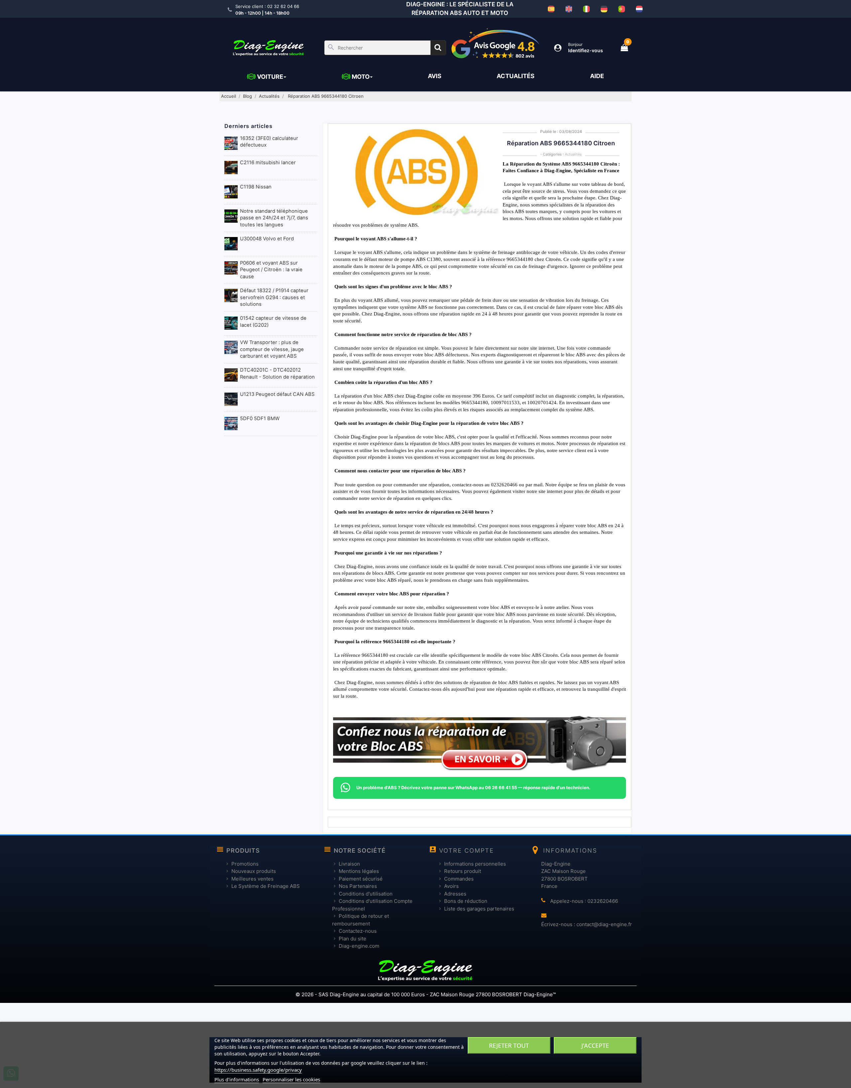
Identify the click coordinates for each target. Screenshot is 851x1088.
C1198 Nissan (256, 187)
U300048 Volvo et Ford (267, 239)
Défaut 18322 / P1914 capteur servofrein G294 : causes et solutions (274, 297)
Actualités (573, 154)
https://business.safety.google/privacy (258, 1069)
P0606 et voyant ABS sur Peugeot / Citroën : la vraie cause (271, 270)
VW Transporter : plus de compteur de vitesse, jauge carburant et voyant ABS (272, 349)
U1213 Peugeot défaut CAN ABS (277, 394)
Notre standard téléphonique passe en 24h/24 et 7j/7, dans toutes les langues (274, 218)
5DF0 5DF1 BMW (260, 419)
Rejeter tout (509, 1045)
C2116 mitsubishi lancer (268, 163)
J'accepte (595, 1045)
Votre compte (466, 850)
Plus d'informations (236, 1079)
